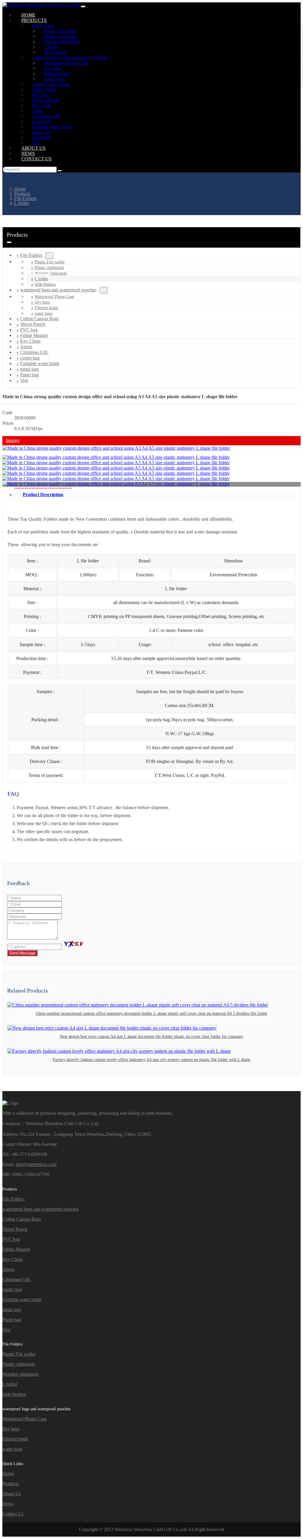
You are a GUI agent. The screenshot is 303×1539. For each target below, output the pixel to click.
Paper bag (11, 1319)
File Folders (31, 255)
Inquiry (13, 440)
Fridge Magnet (16, 1249)
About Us (11, 1493)
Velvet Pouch (14, 1229)
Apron (8, 1269)
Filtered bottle (46, 308)
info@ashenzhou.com (36, 1164)
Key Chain (12, 1259)
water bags (12, 1448)
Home (8, 1473)
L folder (41, 279)
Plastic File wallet (50, 262)
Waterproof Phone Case (54, 296)
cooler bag (12, 1289)
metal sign (11, 1309)
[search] (60, 170)
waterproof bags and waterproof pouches (58, 289)
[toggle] (83, 6)
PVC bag (11, 1239)
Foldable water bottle (22, 1299)
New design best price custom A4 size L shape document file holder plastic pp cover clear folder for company (151, 1036)
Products (10, 1483)
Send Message (22, 953)
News (7, 1503)
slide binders (14, 1394)
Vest (24, 380)
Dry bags (42, 302)
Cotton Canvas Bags (21, 1219)
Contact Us (36, 158)
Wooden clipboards (51, 273)
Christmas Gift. (16, 1279)
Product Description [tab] (43, 494)
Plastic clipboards (49, 267)
